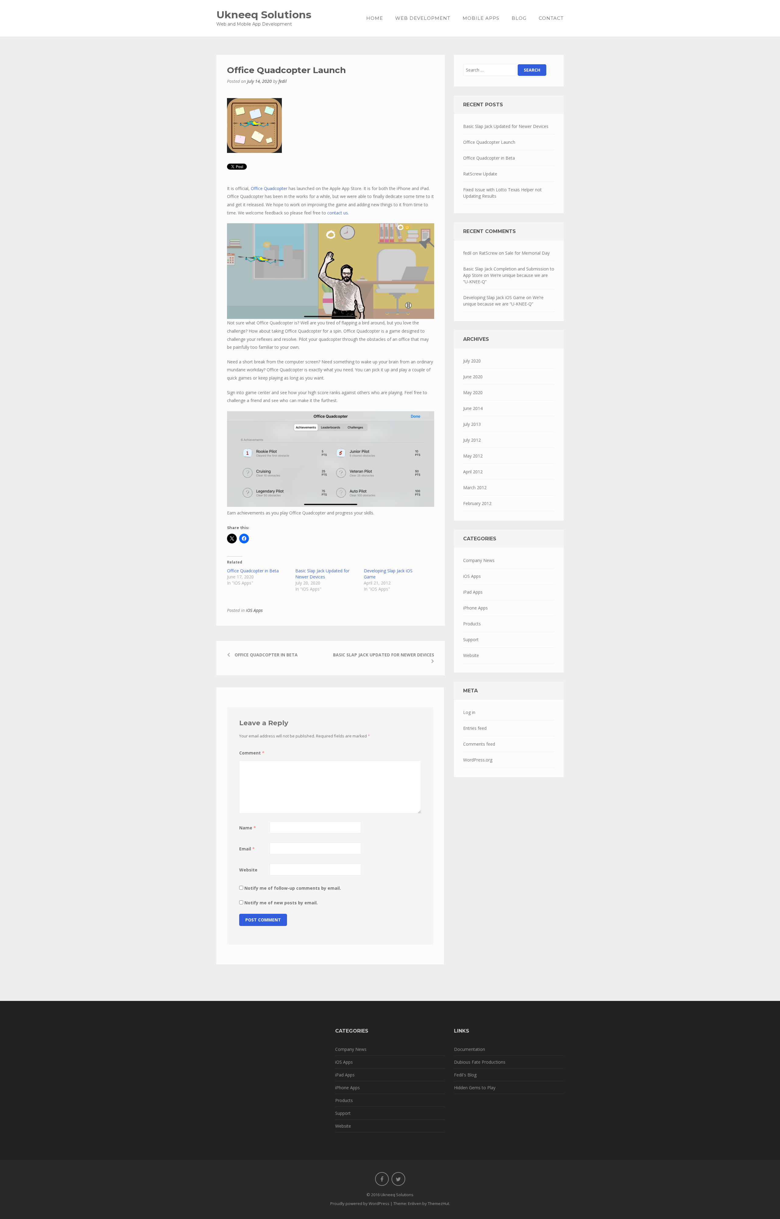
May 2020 (473, 392)
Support (471, 639)
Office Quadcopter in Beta (253, 571)
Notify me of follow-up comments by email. (292, 888)
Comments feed (479, 744)
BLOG (519, 18)
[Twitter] (398, 1179)
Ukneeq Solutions (263, 14)
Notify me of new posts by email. (281, 903)
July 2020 (472, 361)
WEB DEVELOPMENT (422, 18)
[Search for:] (489, 70)
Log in (469, 712)
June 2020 (473, 377)
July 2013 (472, 424)
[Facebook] (382, 1179)
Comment (251, 753)
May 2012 (473, 456)
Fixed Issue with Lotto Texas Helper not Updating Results (502, 193)
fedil (282, 81)
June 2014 (473, 408)
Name (247, 828)
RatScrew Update (480, 174)
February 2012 (477, 503)
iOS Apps (254, 610)
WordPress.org (477, 760)
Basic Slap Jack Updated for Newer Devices (322, 574)
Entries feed (475, 728)
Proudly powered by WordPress (359, 1203)
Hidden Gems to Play (474, 1087)
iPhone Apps (475, 608)
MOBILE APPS (481, 18)
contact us (337, 213)
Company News (479, 560)
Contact (551, 18)
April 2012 (473, 472)
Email (247, 849)
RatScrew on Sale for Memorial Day (514, 253)
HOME (374, 18)
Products (472, 624)
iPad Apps (473, 592)
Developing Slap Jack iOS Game (494, 297)
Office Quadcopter (269, 188)
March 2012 (475, 487)
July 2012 (472, 440)
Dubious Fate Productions (479, 1062)
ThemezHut (438, 1203)
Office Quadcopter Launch (489, 142)
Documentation (469, 1049)
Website (248, 870)
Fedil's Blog (465, 1075)
